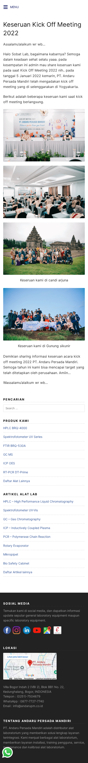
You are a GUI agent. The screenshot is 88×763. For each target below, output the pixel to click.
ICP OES (9, 463)
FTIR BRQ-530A (14, 445)
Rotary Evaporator (16, 545)
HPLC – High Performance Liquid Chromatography (38, 501)
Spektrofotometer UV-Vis (20, 510)
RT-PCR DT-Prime (15, 472)
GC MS (8, 454)
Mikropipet (10, 554)
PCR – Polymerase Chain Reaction (26, 536)
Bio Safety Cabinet (16, 563)
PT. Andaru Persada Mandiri (22, 728)
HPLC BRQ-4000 (15, 428)
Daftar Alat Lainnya (16, 481)
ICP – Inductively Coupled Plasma (26, 528)
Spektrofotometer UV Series (22, 437)
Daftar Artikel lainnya (17, 572)
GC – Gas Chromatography (22, 519)
